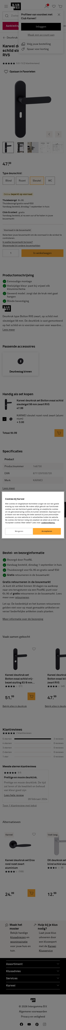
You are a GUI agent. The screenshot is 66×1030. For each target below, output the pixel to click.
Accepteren (47, 531)
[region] (33, 515)
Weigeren (19, 531)
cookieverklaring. (48, 523)
